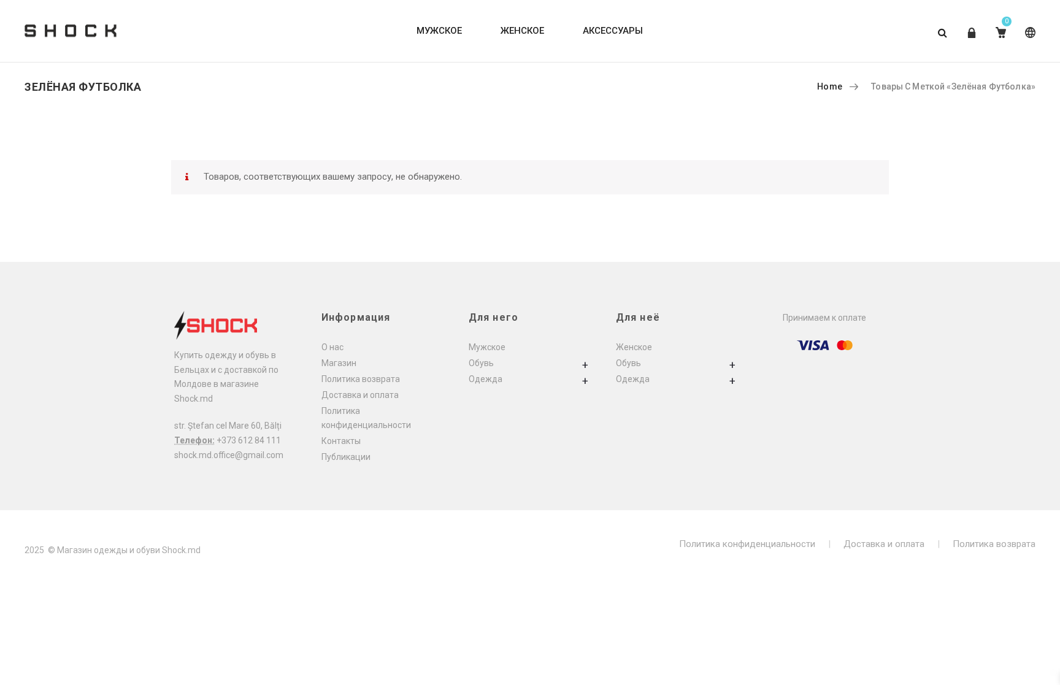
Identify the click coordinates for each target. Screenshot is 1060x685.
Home (829, 86)
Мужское (487, 347)
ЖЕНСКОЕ (522, 30)
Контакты (341, 441)
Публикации (346, 457)
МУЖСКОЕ (439, 30)
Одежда (485, 379)
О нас (332, 347)
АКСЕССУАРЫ (613, 30)
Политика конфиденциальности (747, 543)
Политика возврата (360, 379)
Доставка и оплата (360, 395)
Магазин (338, 363)
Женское (634, 347)
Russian (1027, 42)
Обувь (481, 363)
